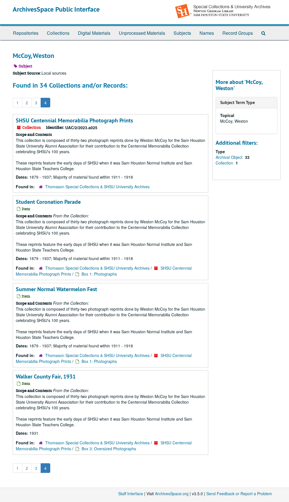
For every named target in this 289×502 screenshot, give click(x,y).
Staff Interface (130, 493)
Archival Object (230, 157)
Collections (58, 33)
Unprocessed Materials (142, 33)
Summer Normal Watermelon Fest (56, 289)
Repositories (25, 33)
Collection (225, 163)
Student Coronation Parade (48, 201)
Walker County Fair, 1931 (46, 376)
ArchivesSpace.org (172, 493)
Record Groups (237, 33)
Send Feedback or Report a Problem (239, 493)
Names (207, 33)
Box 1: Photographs (99, 274)
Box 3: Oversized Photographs (109, 448)
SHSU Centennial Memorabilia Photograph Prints (74, 120)
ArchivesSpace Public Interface (56, 9)
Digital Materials (94, 33)
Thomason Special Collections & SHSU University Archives (97, 186)
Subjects (182, 33)
